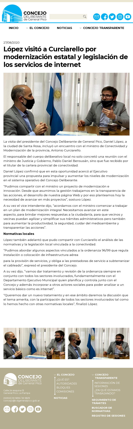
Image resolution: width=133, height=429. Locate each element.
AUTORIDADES (66, 383)
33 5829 (26, 398)
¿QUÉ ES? (62, 379)
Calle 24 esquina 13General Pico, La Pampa (16, 391)
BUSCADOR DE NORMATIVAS (102, 409)
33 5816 (16, 398)
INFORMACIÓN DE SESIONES (107, 384)
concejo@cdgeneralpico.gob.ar (21, 400)
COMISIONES (65, 391)
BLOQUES (63, 387)
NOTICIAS (64, 28)
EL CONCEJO (39, 28)
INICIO (14, 28)
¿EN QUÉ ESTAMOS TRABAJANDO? (107, 391)
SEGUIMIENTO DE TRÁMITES (104, 401)
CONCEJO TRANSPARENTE (103, 28)
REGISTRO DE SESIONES (108, 415)
